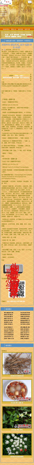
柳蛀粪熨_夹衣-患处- (8, 322)
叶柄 (17, 301)
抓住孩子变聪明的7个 (8, 327)
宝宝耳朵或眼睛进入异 (9, 332)
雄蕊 (11, 301)
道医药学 (20, 41)
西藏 (20, 301)
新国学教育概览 (7, 77)
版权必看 (30, 36)
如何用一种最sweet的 (9, 338)
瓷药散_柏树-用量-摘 (8, 320)
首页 (13, 41)
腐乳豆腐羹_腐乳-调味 (8, 312)
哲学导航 (16, 34)
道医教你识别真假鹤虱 (17, 457)
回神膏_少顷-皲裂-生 (8, 324)
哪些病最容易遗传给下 (25, 322)
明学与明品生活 (24, 77)
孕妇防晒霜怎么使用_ (24, 318)
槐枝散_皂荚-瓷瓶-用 (8, 314)
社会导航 (28, 34)
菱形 (23, 301)
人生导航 (22, 34)
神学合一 (19, 36)
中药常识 (27, 41)
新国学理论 (6, 29)
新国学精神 (16, 77)
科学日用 (7, 36)
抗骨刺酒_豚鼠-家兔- (17, 430)
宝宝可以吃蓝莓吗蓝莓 (9, 334)
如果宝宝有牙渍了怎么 (9, 336)
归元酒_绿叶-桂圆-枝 (17, 403)
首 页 (11, 34)
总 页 (6, 34)
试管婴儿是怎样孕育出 (25, 316)
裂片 (8, 301)
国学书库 (27, 29)
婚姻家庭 (13, 36)
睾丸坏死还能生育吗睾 (25, 312)
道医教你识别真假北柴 (17, 376)
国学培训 (20, 29)
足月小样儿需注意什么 (9, 329)
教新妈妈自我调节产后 (25, 320)
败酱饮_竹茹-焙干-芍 (8, 318)
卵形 (14, 301)
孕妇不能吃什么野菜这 (25, 324)
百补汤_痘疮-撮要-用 (8, 316)
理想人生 (13, 29)
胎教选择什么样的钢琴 (9, 331)
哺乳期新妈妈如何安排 (25, 314)
